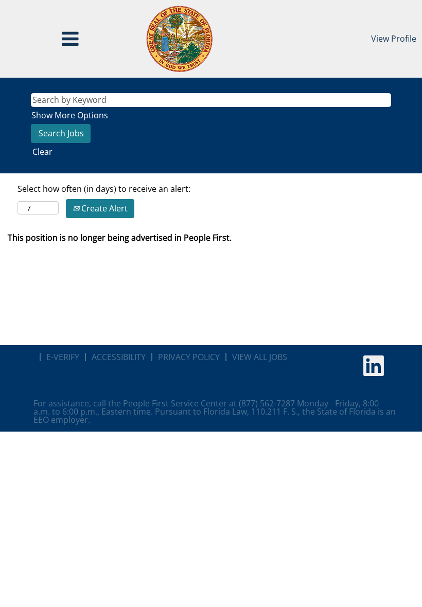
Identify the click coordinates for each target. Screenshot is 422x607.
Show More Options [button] (69, 115)
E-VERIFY (62, 357)
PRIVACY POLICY (189, 357)
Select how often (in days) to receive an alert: (103, 188)
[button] (70, 38)
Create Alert (103, 208)
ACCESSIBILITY (119, 357)
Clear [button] (42, 151)
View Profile (393, 38)
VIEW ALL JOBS (259, 357)
